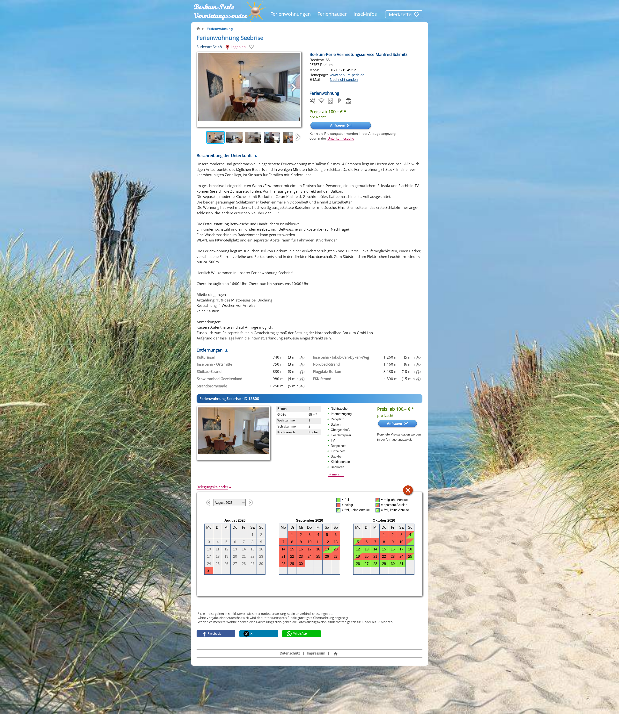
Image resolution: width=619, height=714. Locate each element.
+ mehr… (335, 474)
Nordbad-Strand (326, 364)
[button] (216, 633)
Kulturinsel (206, 357)
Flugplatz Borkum (327, 371)
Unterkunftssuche (340, 138)
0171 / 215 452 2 (343, 70)
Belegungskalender (214, 486)
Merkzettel (401, 14)
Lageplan (238, 46)
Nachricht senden (344, 79)
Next (298, 137)
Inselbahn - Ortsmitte (214, 364)
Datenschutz (290, 653)
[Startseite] (336, 653)
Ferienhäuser (332, 14)
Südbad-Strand (209, 371)
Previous (201, 137)
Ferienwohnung (220, 29)
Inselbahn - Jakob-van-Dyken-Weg (341, 357)
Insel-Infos (365, 14)
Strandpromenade (212, 385)
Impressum (316, 653)
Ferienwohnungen (290, 14)
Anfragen (338, 125)
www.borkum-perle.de (347, 75)
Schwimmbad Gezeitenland (219, 378)
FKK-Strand (322, 378)
